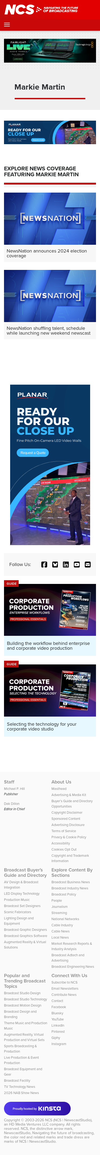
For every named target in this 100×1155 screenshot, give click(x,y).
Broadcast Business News (70, 882)
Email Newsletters (64, 988)
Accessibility (60, 843)
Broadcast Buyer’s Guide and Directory (25, 872)
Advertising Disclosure (68, 824)
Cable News (60, 931)
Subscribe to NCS (64, 982)
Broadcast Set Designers (22, 905)
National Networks (65, 918)
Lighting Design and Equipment (19, 921)
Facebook (58, 1006)
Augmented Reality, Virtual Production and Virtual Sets (24, 1037)
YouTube (57, 1019)
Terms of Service (63, 830)
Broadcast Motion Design (22, 1005)
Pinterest (58, 1031)
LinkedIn (57, 1025)
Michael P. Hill (14, 788)
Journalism (59, 906)
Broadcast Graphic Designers (25, 929)
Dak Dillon (11, 803)
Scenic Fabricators (17, 912)
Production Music (17, 899)
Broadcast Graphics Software (25, 935)
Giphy (55, 1037)
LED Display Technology (21, 893)
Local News (60, 937)
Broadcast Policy (63, 894)
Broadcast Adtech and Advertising (67, 958)
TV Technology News (19, 1086)
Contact (57, 1000)
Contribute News (64, 994)
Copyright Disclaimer (66, 812)
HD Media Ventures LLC (29, 1124)
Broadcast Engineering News (72, 966)
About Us (61, 782)
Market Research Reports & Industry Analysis (71, 946)
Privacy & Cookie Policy (68, 837)
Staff (9, 782)
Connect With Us (69, 975)
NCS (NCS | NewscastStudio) (68, 1120)
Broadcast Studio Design (22, 993)
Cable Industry (62, 925)
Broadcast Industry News (69, 888)
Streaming (59, 912)
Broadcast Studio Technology (25, 999)
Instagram (58, 1043)
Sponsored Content (65, 818)
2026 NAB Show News (21, 1092)
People (56, 900)
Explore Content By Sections (72, 872)
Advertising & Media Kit (68, 794)
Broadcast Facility (17, 1080)
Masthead (58, 788)
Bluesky (57, 1013)
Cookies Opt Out (64, 849)
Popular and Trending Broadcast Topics (25, 981)
